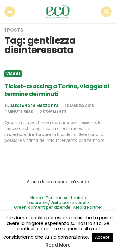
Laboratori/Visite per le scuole (58, 202)
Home (36, 198)
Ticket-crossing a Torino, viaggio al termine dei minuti (56, 90)
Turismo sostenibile (66, 198)
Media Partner (87, 207)
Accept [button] (102, 237)
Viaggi (13, 74)
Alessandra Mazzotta (34, 106)
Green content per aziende (42, 207)
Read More (58, 245)
